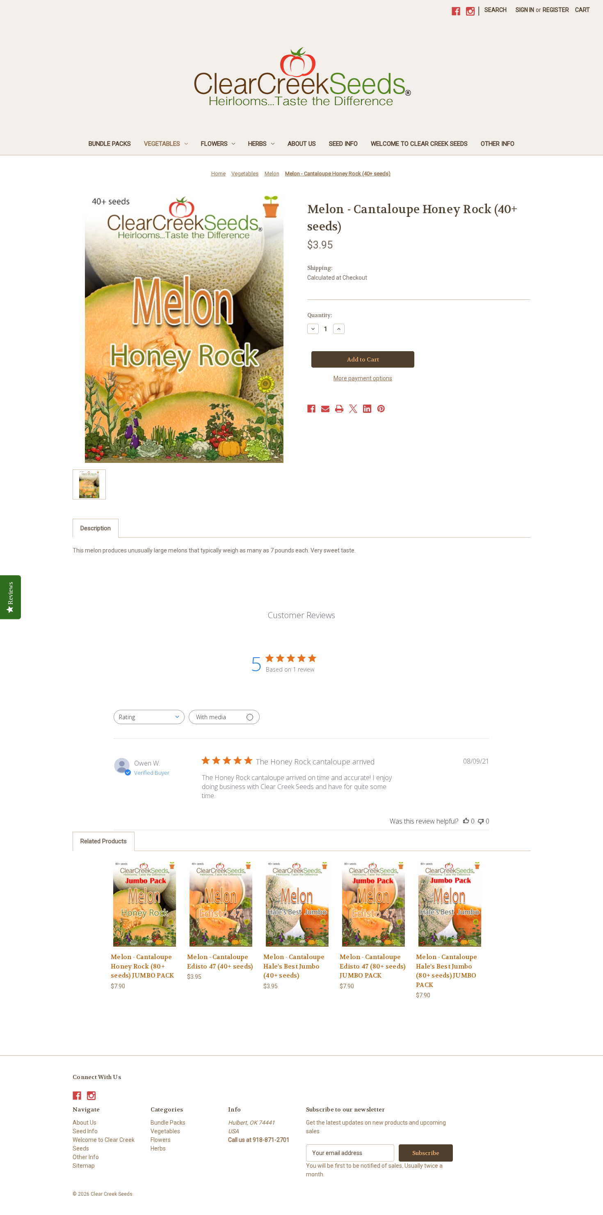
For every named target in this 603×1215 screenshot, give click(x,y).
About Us (302, 143)
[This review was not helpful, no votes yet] (481, 821)
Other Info (497, 143)
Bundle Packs (110, 143)
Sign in (525, 10)
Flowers (214, 143)
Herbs (257, 143)
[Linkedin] (367, 408)
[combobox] (149, 717)
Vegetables (162, 143)
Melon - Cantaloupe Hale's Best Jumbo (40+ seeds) (294, 966)
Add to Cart (145, 910)
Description (95, 528)
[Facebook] (456, 11)
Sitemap (84, 1165)
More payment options (362, 378)
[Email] (325, 408)
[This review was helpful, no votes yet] (466, 821)
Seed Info (343, 143)
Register (556, 10)
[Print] (339, 408)
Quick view (144, 896)
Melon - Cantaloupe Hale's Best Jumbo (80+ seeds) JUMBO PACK (446, 971)
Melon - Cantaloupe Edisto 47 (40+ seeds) (220, 962)
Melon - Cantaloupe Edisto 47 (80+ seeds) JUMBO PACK (372, 966)
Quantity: (319, 315)
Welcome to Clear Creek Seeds (419, 143)
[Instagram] (470, 11)
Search (495, 10)
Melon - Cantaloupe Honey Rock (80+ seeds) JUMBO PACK (142, 966)
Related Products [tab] (103, 841)
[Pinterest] (381, 408)
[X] (353, 408)
